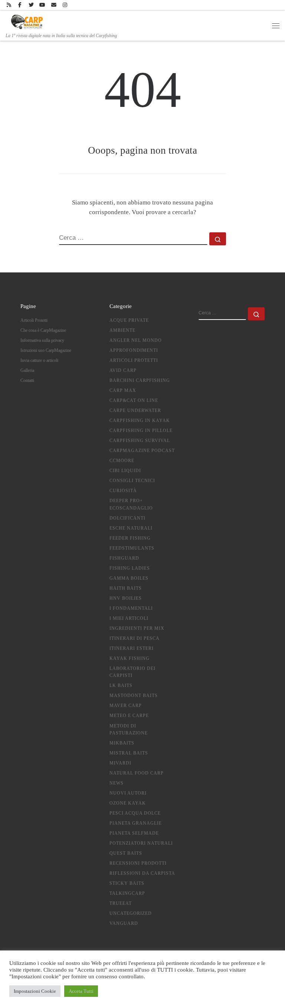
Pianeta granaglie (135, 823)
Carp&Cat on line (133, 400)
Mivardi (120, 763)
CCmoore (121, 460)
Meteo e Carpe (129, 715)
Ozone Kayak (127, 803)
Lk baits (120, 685)
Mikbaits (121, 743)
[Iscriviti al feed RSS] (9, 5)
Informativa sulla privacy (42, 340)
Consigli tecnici (132, 480)
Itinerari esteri (131, 648)
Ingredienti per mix (136, 628)
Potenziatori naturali (141, 843)
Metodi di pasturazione (128, 729)
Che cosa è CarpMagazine (43, 330)
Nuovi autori (128, 793)
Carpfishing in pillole (141, 430)
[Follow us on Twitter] (31, 5)
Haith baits (125, 588)
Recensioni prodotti (138, 863)
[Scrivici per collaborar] (53, 5)
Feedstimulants (131, 548)
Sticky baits (126, 883)
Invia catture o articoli (39, 360)
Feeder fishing (130, 538)
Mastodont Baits (133, 695)
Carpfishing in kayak (139, 420)
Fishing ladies (129, 568)
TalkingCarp (127, 893)
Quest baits (125, 853)
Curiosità (123, 490)
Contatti (27, 380)
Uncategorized (130, 913)
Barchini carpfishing (139, 380)
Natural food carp (136, 773)
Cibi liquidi (125, 470)
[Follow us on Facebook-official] (20, 5)
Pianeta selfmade (134, 833)
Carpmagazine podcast (142, 450)
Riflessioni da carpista (142, 873)
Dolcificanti (127, 518)
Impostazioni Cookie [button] (35, 991)
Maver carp (125, 705)
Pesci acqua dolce (135, 813)
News (116, 783)
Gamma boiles (128, 578)
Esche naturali (131, 528)
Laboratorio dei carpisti (132, 672)
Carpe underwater (135, 410)
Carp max (122, 390)
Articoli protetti (133, 360)
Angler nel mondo (135, 340)
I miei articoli (128, 618)
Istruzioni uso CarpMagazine (45, 350)
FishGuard (124, 558)
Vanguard (123, 923)
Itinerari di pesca (134, 638)
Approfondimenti (133, 350)
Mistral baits (128, 753)
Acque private (129, 320)
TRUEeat (120, 903)
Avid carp (123, 370)
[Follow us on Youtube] (42, 5)
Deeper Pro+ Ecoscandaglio (131, 504)
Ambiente (122, 330)
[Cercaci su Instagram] (65, 5)
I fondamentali (131, 608)
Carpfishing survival (139, 440)
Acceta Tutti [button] (81, 991)
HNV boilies (125, 598)
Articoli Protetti (34, 320)
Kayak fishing (129, 658)
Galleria (27, 370)
